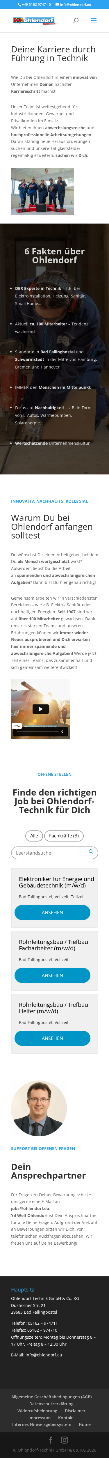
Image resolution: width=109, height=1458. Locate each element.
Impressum (39, 1417)
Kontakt (66, 1417)
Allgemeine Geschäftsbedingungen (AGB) (51, 1396)
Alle (34, 835)
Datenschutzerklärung (51, 1403)
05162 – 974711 (43, 1323)
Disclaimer (75, 1410)
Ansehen (52, 912)
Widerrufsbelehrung (37, 1410)
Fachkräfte (64, 835)
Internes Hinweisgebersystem (41, 1424)
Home (85, 1424)
